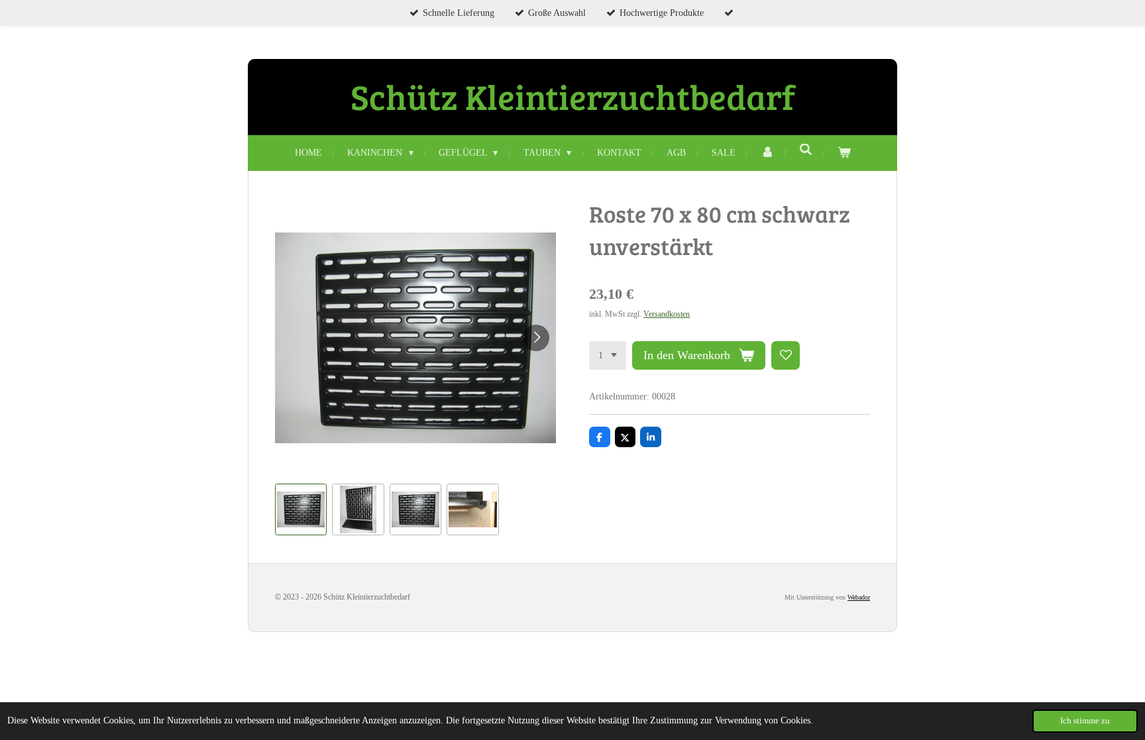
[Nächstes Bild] (536, 338)
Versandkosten (666, 314)
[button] (301, 509)
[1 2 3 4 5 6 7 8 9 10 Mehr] (607, 355)
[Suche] (806, 150)
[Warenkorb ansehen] (844, 153)
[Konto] (767, 153)
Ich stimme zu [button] (1085, 720)
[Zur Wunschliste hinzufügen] (785, 355)
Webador (858, 597)
